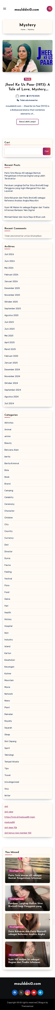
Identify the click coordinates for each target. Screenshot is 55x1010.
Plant (7, 707)
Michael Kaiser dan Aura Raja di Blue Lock (24, 217)
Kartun (7, 653)
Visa (6, 789)
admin (22, 96)
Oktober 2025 (11, 302)
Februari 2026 (11, 274)
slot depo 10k (10, 827)
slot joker (8, 812)
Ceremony (9, 504)
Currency (9, 538)
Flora (6, 585)
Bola (6, 470)
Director (8, 551)
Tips (6, 768)
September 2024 (12, 390)
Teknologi (9, 755)
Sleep (7, 734)
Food (6, 592)
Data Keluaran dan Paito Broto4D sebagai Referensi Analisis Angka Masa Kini (24, 199)
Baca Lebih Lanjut (27, 122)
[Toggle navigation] (5, 8)
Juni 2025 (9, 329)
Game (7, 599)
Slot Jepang (10, 741)
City (6, 524)
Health (7, 612)
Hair (6, 606)
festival (8, 578)
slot (6, 806)
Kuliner (7, 673)
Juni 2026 (9, 261)
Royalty (8, 721)
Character (9, 511)
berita (7, 456)
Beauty (8, 443)
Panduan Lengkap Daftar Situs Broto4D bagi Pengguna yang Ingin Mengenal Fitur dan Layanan (26, 188)
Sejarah (8, 728)
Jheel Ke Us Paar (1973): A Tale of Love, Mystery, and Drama (27, 89)
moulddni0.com (26, 10)
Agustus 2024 (11, 396)
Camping (8, 490)
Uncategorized (11, 782)
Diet (6, 545)
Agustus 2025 (11, 315)
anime (7, 436)
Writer (7, 795)
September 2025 (12, 308)
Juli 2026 (9, 254)
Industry (8, 639)
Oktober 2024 (11, 383)
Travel (7, 775)
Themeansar (27, 1006)
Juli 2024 (9, 403)
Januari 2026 (11, 281)
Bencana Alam (11, 450)
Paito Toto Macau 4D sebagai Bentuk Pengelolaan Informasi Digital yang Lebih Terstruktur (24, 176)
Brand (7, 484)
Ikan (6, 633)
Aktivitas (8, 423)
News (7, 700)
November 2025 (12, 295)
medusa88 (9, 822)
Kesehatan (9, 660)
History (8, 619)
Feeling (8, 572)
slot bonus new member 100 (17, 833)
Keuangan (9, 667)
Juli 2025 (9, 322)
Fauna (7, 565)
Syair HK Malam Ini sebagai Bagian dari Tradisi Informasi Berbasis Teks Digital (26, 208)
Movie (27, 79)
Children (8, 517)
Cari (7, 142)
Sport (7, 748)
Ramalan (8, 714)
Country (8, 531)
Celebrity (8, 497)
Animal (7, 429)
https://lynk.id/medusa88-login (19, 817)
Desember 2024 (12, 369)
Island (7, 646)
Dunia (7, 558)
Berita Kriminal (11, 463)
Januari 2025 (11, 363)
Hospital (8, 626)
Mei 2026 (9, 268)
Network (8, 694)
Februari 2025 (11, 356)
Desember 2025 (12, 288)
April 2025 (9, 342)
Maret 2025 (10, 349)
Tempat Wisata (11, 761)
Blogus (41, 1002)
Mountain (9, 680)
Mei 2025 (8, 335)
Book (6, 477)
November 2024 (12, 376)
